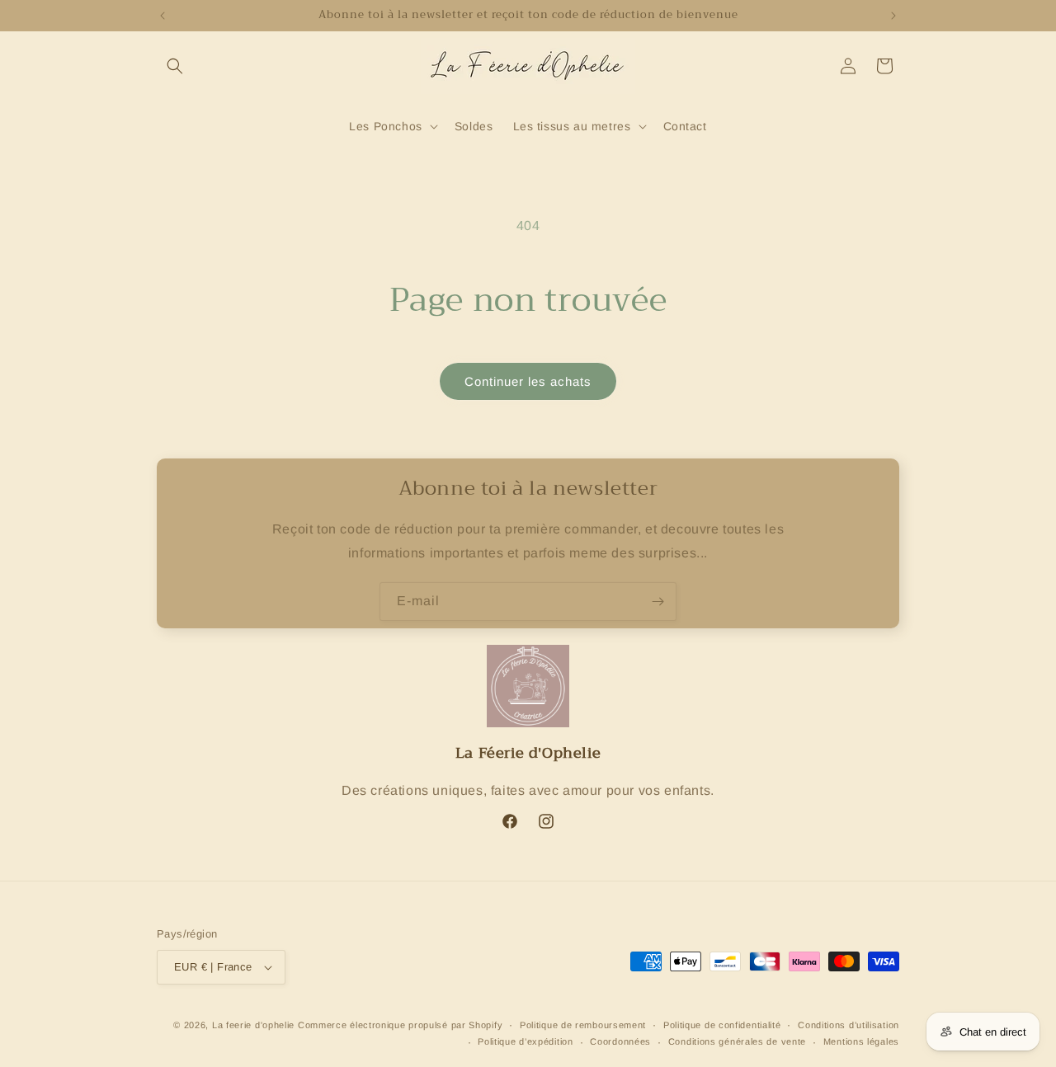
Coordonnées (620, 1041)
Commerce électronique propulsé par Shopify (400, 1025)
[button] (175, 66)
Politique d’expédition (525, 1041)
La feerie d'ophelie (253, 1025)
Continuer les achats (528, 381)
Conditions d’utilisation (848, 1025)
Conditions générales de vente (737, 1041)
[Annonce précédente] (162, 15)
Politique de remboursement (583, 1025)
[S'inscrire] (657, 601)
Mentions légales (861, 1041)
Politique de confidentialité (722, 1025)
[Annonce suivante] (893, 15)
